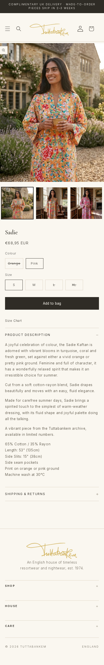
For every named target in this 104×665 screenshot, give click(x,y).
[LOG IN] (80, 28)
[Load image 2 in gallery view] (52, 203)
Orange (15, 265)
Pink (34, 263)
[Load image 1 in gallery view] (17, 203)
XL (77, 287)
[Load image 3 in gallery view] (86, 203)
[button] (7, 28)
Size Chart (13, 321)
